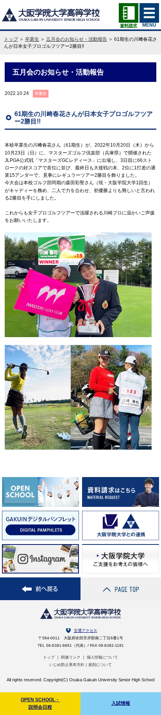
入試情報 (120, 703)
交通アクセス (85, 630)
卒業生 (32, 39)
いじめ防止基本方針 (66, 664)
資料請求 (128, 25)
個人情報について (102, 657)
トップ (11, 39)
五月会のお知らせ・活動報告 (76, 39)
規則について (100, 664)
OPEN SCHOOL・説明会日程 (40, 703)
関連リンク (70, 657)
